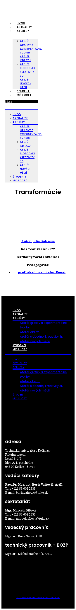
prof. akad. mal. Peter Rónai (41, 272)
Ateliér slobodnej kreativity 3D (27, 70)
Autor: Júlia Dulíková (38, 241)
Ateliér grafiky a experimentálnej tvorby (31, 46)
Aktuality (24, 27)
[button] (21, 101)
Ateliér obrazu (25, 58)
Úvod (21, 23)
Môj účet (24, 95)
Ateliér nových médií (25, 83)
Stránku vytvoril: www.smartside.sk (38, 597)
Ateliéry (23, 31)
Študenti (23, 91)
